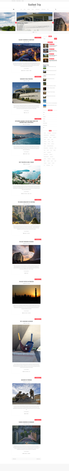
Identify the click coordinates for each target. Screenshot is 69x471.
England (45, 143)
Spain (29, 153)
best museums (26, 371)
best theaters (25, 193)
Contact (23, 0)
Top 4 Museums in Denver (26, 321)
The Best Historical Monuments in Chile (51, 105)
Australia (28, 9)
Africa (24, 9)
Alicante (26, 153)
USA (28, 112)
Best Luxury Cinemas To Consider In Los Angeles (49, 85)
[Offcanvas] (13, 9)
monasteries (49, 152)
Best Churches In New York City (50, 78)
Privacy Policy (13, 0)
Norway (45, 158)
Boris (28, 41)
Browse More (20, 29)
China (52, 139)
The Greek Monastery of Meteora (26, 202)
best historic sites (46, 135)
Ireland (48, 150)
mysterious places (46, 156)
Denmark (29, 453)
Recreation (49, 158)
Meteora (28, 233)
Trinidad (27, 413)
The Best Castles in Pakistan (26, 281)
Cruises (44, 118)
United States (48, 165)
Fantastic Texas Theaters (26, 79)
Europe (33, 9)
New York (51, 156)
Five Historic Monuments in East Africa (51, 70)
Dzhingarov (28, 124)
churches (27, 70)
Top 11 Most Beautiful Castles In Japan (51, 66)
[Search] (55, 9)
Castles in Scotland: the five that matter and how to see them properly (53, 55)
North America (37, 9)
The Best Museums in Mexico (26, 242)
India (44, 150)
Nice (30, 193)
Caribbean (54, 137)
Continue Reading (26, 68)
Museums (51, 154)
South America (43, 9)
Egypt (52, 141)
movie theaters (46, 154)
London (54, 150)
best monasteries (52, 135)
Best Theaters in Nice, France (26, 162)
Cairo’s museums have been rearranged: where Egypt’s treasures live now (53, 46)
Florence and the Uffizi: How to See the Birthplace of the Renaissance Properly (53, 60)
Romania (53, 158)
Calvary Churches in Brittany (26, 40)
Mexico (27, 273)
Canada (50, 137)
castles (45, 139)
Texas (26, 112)
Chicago (48, 139)
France (30, 70)
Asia (21, 9)
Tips (47, 9)
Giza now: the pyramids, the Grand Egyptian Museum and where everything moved (53, 51)
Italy (51, 150)
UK (44, 165)
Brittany (24, 70)
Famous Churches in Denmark (26, 422)
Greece (26, 233)
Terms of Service (18, 0)
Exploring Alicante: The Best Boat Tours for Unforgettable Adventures (26, 121)
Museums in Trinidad (26, 380)
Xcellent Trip (34, 4)
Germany (52, 143)
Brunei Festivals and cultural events (50, 74)
